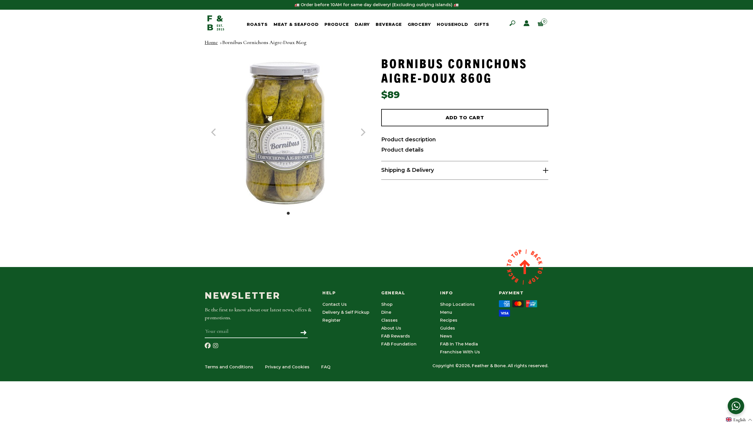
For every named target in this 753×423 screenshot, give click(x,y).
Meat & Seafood (296, 24)
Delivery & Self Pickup (345, 312)
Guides (447, 328)
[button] (739, 419)
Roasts (257, 24)
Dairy (362, 24)
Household (452, 24)
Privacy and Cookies (287, 367)
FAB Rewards (395, 336)
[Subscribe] (304, 333)
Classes (389, 320)
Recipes (448, 320)
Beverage (389, 24)
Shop (387, 304)
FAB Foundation (399, 344)
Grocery (419, 24)
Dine (386, 312)
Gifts (481, 24)
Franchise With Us (460, 352)
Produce (336, 24)
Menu (446, 312)
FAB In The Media (459, 344)
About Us (391, 328)
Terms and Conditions (229, 367)
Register (331, 320)
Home (211, 42)
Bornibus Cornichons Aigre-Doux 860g (264, 42)
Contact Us (334, 304)
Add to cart (465, 117)
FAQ (325, 367)
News (446, 336)
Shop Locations (457, 304)
